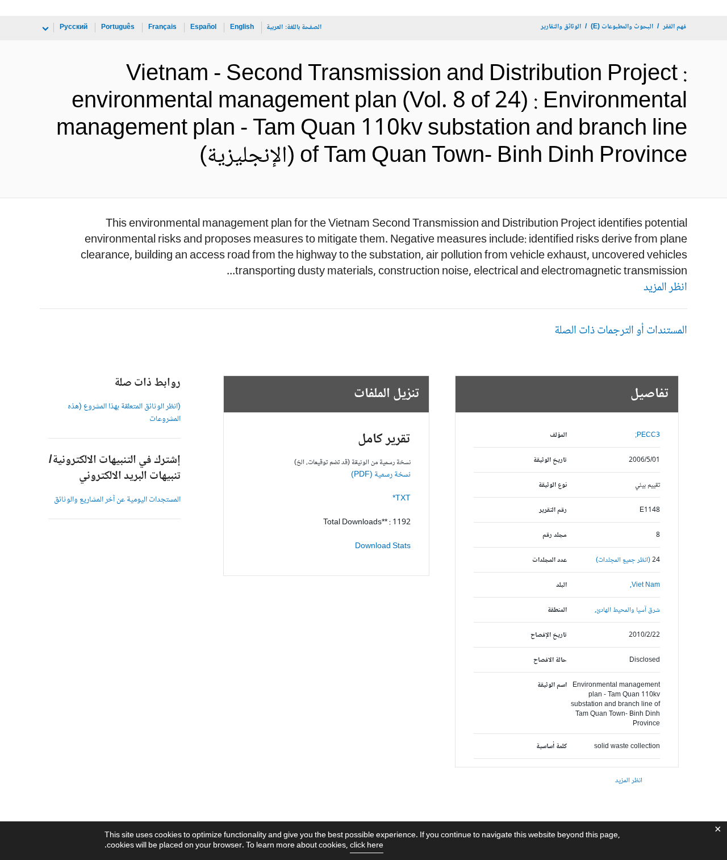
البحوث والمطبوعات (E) (622, 27)
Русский (73, 28)
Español (203, 28)
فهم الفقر (674, 27)
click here (366, 846)
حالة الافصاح (550, 660)
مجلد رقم (554, 535)
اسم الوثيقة (552, 685)
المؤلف (558, 435)
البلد (561, 585)
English (242, 28)
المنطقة (557, 610)
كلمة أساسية (551, 747)
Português (118, 28)
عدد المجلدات (549, 560)
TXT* (401, 499)
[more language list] (44, 29)
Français (162, 28)
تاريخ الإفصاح (548, 635)
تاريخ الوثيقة (550, 460)
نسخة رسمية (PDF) (381, 475)
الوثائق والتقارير (561, 27)
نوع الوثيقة (552, 485)
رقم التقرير (553, 510)
